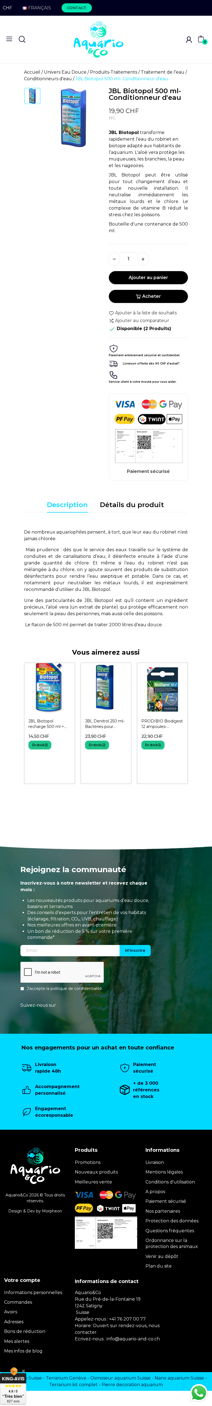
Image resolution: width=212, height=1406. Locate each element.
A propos (155, 1191)
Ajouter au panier (148, 277)
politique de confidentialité (76, 988)
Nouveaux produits (96, 1172)
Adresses (13, 1321)
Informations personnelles (33, 1292)
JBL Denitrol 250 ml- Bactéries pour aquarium (104, 724)
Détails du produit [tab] (132, 505)
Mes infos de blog (23, 1351)
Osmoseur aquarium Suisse (120, 1378)
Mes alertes (16, 1341)
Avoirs (10, 1311)
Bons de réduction (24, 1331)
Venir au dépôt (161, 1256)
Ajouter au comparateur (142, 320)
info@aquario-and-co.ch (133, 1338)
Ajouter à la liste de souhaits (146, 312)
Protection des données (171, 1220)
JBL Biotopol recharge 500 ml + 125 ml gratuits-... (46, 724)
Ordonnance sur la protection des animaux (171, 1243)
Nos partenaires (162, 1211)
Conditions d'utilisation (170, 1182)
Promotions (87, 1162)
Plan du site (158, 1266)
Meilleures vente (93, 1182)
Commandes (18, 1302)
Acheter (151, 296)
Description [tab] (67, 505)
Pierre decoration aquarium (132, 1384)
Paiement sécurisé (165, 1201)
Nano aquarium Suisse (179, 1378)
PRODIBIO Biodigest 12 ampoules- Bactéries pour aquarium (162, 724)
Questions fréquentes (169, 1230)
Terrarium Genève (66, 1378)
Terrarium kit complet (73, 1384)
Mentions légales (164, 1172)
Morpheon (52, 1211)
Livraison (154, 1162)
